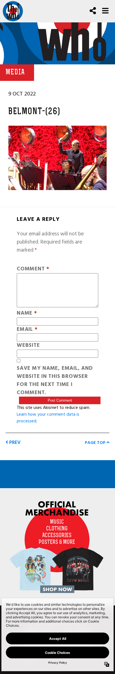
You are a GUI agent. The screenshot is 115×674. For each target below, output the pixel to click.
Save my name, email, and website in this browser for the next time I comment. (55, 380)
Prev (14, 442)
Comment (33, 269)
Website (28, 345)
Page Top (96, 442)
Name (27, 313)
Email (27, 330)
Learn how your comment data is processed (48, 418)
